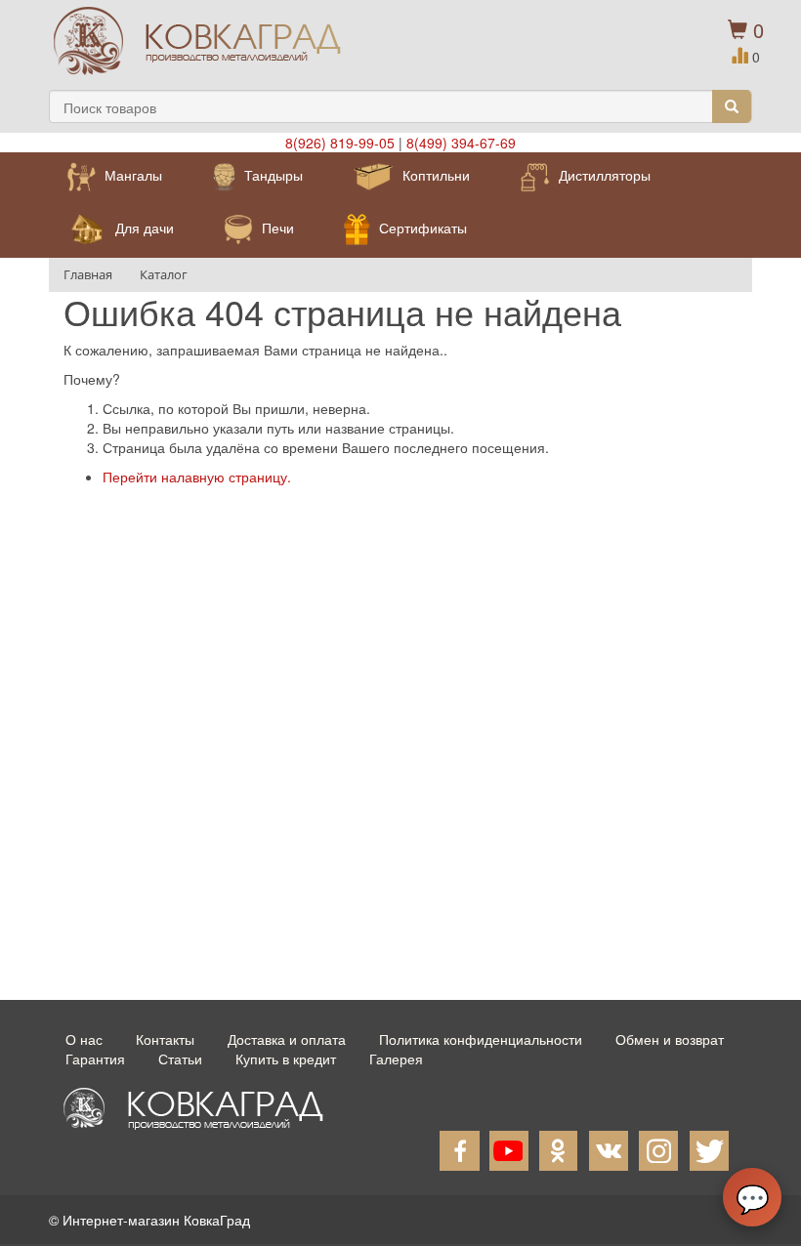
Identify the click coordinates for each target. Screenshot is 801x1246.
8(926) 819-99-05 (340, 142)
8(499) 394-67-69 (461, 142)
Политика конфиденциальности (480, 1039)
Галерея (396, 1058)
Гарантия (95, 1058)
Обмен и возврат (669, 1039)
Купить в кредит (285, 1058)
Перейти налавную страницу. (197, 476)
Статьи (180, 1058)
